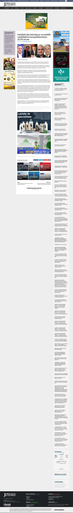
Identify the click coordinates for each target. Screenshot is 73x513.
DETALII (56, 509)
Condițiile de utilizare (35, 189)
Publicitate (30, 162)
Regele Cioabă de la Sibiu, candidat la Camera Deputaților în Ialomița (9, 51)
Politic (22, 8)
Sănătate (35, 8)
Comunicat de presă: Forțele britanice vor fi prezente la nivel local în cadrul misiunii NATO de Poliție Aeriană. (22, 177)
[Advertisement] (49, 4)
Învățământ (41, 8)
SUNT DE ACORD (61, 509)
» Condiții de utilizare (30, 504)
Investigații (57, 8)
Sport (6, 11)
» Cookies (27, 506)
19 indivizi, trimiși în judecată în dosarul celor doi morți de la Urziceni (9, 46)
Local (12, 8)
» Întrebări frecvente (30, 499)
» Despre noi (28, 496)
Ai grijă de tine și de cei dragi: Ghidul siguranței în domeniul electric (33, 177)
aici (7, 498)
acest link (66, 504)
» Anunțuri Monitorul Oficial (53, 497)
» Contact (27, 498)
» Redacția (28, 497)
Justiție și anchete (49, 8)
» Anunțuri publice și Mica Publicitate (55, 496)
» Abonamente (51, 499)
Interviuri (63, 8)
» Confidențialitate (29, 505)
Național (17, 8)
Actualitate (7, 8)
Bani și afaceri (28, 8)
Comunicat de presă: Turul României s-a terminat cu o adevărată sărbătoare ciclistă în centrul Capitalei (45, 177)
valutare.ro (61, 458)
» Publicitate (50, 498)
